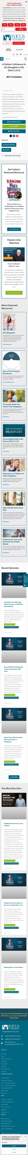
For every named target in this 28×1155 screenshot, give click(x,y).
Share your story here (13, 1016)
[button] (11, 136)
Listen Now (6, 451)
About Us (4, 1050)
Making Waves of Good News (13, 967)
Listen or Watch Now (9, 624)
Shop (2, 1095)
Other (21, 29)
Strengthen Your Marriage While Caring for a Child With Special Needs (13, 604)
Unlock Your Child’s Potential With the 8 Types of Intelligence (13, 739)
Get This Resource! (14, 229)
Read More (6, 416)
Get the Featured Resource (11, 627)
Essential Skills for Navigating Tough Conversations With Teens (13, 669)
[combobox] (13, 59)
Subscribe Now (7, 344)
